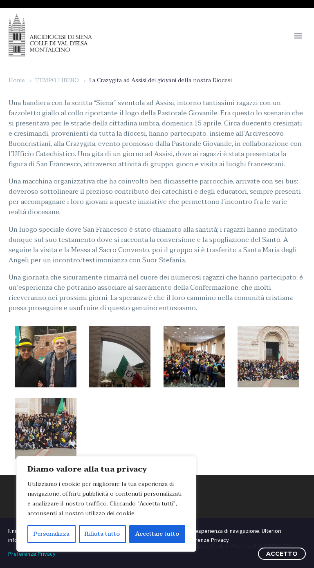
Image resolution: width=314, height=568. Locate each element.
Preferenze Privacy (32, 553)
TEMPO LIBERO (57, 80)
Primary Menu (298, 36)
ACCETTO (282, 553)
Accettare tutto (157, 534)
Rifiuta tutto (102, 534)
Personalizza (52, 534)
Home (17, 80)
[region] (106, 504)
